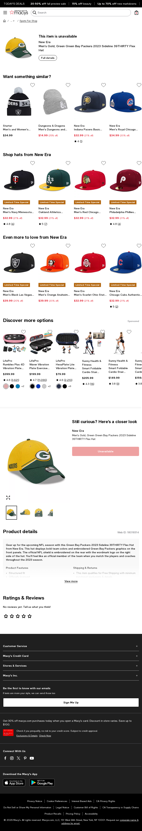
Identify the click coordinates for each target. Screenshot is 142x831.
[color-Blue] (18, 386)
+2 (22, 386)
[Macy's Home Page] (19, 12)
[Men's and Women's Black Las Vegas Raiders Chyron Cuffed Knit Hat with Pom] (19, 102)
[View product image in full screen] (8, 497)
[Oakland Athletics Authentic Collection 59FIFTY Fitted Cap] (54, 180)
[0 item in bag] (136, 12)
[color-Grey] (44, 386)
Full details (48, 57)
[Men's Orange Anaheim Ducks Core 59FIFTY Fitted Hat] (54, 263)
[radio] (6, 386)
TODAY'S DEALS (14, 3)
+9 (69, 386)
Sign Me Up (71, 702)
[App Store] (14, 782)
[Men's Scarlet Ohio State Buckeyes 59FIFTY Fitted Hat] (90, 263)
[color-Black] (12, 386)
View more (71, 581)
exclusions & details (100, 576)
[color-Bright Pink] (6, 386)
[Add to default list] (32, 85)
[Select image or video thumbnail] (11, 513)
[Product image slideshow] (36, 461)
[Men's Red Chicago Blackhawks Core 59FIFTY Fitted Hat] (90, 180)
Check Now (45, 735)
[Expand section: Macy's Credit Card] (71, 656)
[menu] (5, 12)
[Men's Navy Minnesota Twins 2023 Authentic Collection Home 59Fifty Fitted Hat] (19, 180)
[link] (19, 130)
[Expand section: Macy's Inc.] (71, 675)
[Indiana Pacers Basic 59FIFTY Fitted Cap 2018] (90, 102)
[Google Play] (42, 782)
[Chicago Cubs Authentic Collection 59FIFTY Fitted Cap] (125, 263)
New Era (44, 42)
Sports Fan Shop (28, 21)
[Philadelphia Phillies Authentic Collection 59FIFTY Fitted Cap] (125, 180)
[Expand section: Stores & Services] (71, 665)
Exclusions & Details (27, 735)
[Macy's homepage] (4, 20)
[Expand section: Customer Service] (71, 646)
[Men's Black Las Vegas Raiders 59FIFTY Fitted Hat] (19, 263)
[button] (13, 21)
